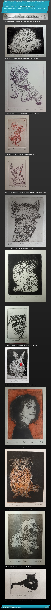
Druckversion (6, 606)
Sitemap (10, 606)
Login (47, 606)
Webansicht (46, 607)
